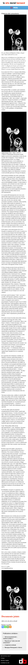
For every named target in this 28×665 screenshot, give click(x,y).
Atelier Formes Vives (6, 152)
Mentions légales (5, 660)
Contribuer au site (5, 662)
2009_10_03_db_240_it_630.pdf (9, 621)
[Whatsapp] (5, 627)
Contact (3, 658)
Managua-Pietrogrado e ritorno (13, 647)
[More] (10, 627)
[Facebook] (3, 627)
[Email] (8, 627)
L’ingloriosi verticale (10, 645)
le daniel (14, 3)
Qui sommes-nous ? (6, 655)
